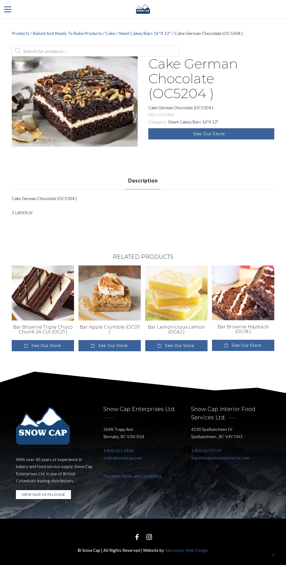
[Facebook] (137, 536)
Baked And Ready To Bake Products (67, 33)
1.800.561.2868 (118, 450)
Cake (110, 33)
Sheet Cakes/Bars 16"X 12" (145, 33)
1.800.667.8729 (206, 450)
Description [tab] (143, 180)
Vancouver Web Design (186, 550)
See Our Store (209, 133)
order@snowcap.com (122, 457)
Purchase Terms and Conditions (132, 475)
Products (20, 33)
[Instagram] (149, 536)
